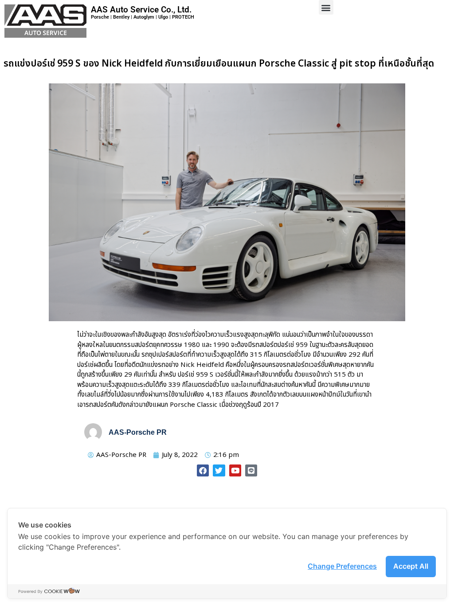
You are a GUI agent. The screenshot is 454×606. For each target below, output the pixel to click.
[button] (326, 7)
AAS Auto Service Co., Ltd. (141, 9)
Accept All (410, 566)
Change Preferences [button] (342, 566)
